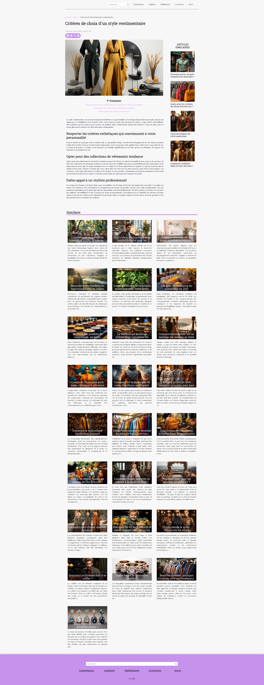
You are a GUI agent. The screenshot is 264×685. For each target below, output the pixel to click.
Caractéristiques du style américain (180, 134)
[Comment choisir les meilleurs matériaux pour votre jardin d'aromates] (132, 279)
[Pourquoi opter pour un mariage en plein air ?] (176, 472)
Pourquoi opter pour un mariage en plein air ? (176, 480)
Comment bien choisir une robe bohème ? (87, 528)
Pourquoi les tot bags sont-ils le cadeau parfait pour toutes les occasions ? (132, 530)
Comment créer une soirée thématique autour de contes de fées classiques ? (87, 240)
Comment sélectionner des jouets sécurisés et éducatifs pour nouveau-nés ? (176, 240)
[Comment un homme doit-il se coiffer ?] (87, 569)
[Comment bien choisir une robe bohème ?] (87, 521)
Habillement (165, 4)
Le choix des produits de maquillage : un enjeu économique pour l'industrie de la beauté (87, 338)
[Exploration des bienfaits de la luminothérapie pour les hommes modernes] (132, 231)
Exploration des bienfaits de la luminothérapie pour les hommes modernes (132, 240)
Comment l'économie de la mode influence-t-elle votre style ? (87, 385)
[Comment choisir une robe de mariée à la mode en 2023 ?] (132, 472)
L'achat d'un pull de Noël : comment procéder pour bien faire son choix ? (176, 385)
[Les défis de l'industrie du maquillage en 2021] (176, 279)
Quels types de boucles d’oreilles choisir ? (87, 625)
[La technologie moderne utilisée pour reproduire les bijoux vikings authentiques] (132, 328)
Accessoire (179, 4)
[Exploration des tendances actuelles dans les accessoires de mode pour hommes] (176, 424)
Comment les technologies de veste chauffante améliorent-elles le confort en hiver (132, 385)
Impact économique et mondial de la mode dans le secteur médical (132, 433)
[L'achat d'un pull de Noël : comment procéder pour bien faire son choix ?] (176, 376)
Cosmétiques (138, 4)
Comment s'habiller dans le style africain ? (182, 164)
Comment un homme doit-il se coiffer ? (87, 577)
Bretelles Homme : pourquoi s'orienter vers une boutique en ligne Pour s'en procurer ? (177, 578)
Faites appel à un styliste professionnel (114, 111)
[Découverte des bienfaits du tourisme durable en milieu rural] (87, 279)
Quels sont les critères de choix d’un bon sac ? (182, 105)
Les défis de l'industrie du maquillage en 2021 (176, 287)
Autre (191, 4)
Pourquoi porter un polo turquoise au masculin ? (182, 75)
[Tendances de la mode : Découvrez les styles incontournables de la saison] (176, 521)
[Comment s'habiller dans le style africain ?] (183, 151)
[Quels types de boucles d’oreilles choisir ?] (87, 617)
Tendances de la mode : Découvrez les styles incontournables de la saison (176, 530)
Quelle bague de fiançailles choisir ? (132, 577)
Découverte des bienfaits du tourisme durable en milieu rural (87, 289)
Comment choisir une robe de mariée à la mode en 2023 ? (132, 480)
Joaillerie (152, 4)
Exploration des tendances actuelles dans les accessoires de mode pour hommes (177, 433)
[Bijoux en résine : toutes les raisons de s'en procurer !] (87, 472)
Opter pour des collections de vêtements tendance (114, 108)
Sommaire (115, 100)
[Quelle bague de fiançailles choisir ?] (132, 569)
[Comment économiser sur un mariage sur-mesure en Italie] (176, 328)
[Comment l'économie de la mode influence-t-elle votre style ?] (87, 376)
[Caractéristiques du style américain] (183, 121)
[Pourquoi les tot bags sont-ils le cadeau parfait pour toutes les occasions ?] (132, 521)
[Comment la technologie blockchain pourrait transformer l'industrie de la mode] (87, 424)
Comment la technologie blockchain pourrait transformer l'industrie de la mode (87, 435)
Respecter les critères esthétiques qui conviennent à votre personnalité (114, 105)
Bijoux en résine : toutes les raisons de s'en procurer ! (87, 480)
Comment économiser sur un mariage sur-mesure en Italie (176, 335)
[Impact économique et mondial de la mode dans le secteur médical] (132, 424)
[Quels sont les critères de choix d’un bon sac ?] (183, 91)
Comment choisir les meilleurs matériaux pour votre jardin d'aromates (132, 289)
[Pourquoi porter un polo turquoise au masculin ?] (183, 61)
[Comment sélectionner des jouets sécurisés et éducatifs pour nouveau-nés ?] (176, 231)
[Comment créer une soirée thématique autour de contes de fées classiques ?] (87, 231)
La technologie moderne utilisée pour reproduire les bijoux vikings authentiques (132, 337)
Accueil (68, 17)
